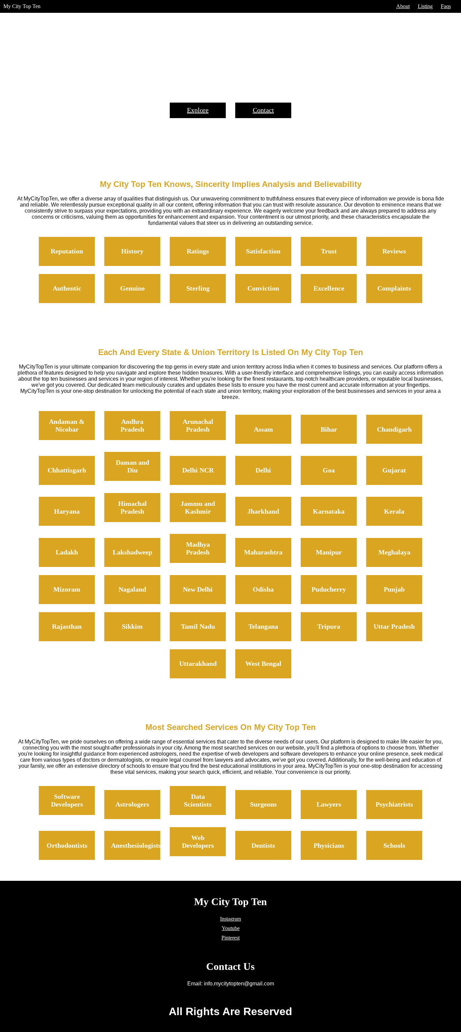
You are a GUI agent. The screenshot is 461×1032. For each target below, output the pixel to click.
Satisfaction (263, 251)
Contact (263, 110)
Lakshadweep (132, 552)
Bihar (329, 429)
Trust (329, 251)
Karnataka (329, 511)
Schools (394, 845)
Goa (329, 470)
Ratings (198, 251)
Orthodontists (67, 845)
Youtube (231, 928)
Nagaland (132, 589)
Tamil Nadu (198, 626)
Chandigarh (394, 429)
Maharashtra (263, 552)
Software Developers (67, 800)
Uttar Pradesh (394, 626)
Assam (263, 429)
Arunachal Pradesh (198, 425)
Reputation (67, 251)
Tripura (328, 626)
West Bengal (263, 663)
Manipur (329, 552)
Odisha (263, 589)
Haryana (67, 511)
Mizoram (66, 589)
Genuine (132, 288)
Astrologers (132, 804)
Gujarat (394, 470)
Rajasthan (67, 626)
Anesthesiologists (136, 845)
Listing (425, 6)
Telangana (263, 626)
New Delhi (198, 589)
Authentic (67, 288)
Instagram (230, 919)
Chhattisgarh (67, 470)
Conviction (263, 288)
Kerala (394, 511)
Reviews (394, 251)
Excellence (329, 288)
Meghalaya (394, 552)
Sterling (198, 288)
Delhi (263, 470)
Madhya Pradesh (198, 548)
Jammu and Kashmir (198, 507)
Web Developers (198, 841)
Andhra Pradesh (132, 425)
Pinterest (230, 938)
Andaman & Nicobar (67, 425)
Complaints (394, 288)
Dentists (263, 845)
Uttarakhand (198, 663)
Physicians (329, 845)
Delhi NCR (198, 470)
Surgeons (263, 804)
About (403, 6)
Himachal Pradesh (132, 507)
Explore (198, 110)
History (132, 251)
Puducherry (328, 589)
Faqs (446, 6)
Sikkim (132, 626)
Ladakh (67, 552)
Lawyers (329, 804)
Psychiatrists (394, 804)
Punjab (394, 589)
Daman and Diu (132, 466)
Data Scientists (198, 800)
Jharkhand (263, 511)
